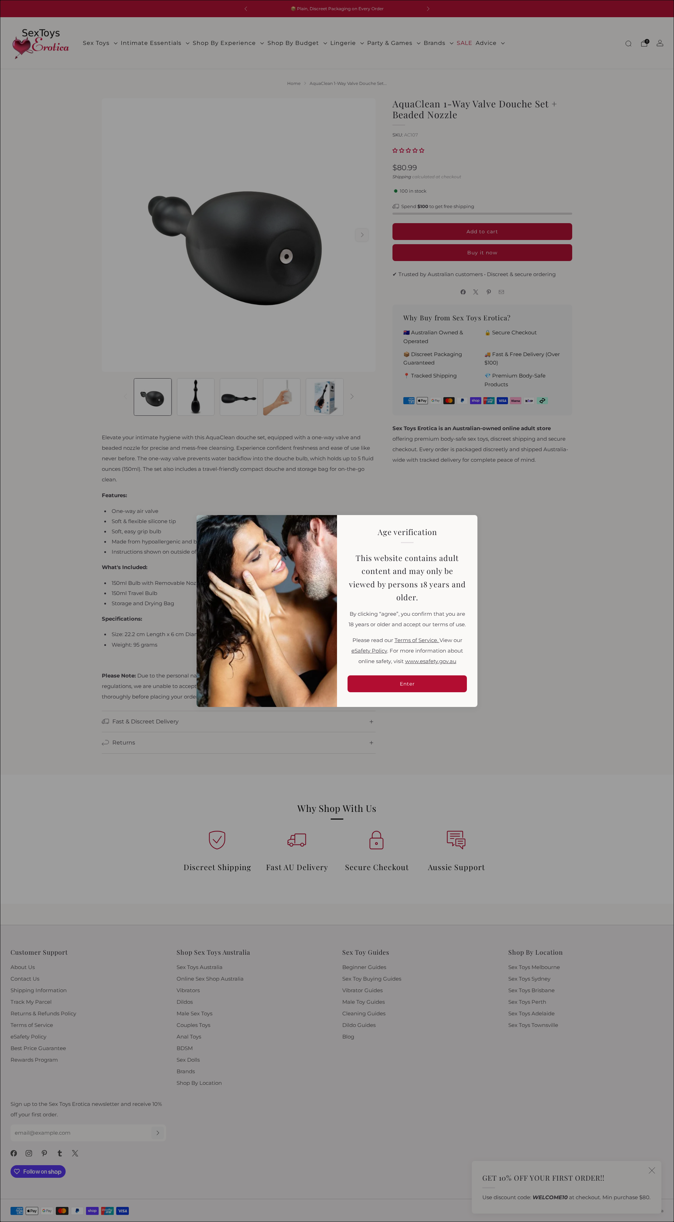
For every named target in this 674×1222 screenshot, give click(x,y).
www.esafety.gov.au (430, 661)
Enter (407, 684)
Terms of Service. (417, 640)
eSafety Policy (369, 651)
